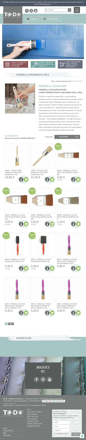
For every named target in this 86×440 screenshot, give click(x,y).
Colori (29, 409)
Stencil (5, 428)
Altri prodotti (6, 435)
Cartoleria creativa (32, 421)
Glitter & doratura (32, 414)
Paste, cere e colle (32, 416)
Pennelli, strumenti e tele (34, 423)
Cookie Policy (60, 401)
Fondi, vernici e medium (34, 412)
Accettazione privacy (61, 433)
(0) (34, 19)
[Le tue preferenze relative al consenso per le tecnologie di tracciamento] (82, 436)
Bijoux (5, 433)
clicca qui (47, 4)
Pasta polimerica (8, 430)
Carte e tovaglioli (32, 419)
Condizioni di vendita (9, 403)
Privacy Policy (48, 401)
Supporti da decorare (33, 426)
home (53, 81)
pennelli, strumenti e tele (63, 81)
